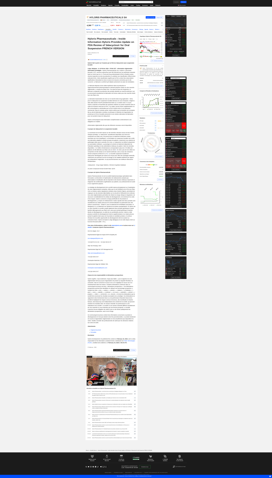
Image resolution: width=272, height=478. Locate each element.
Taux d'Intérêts (169, 257)
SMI (168, 31)
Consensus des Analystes (147, 161)
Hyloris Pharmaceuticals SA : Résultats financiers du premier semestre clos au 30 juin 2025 (109, 428)
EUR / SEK (168, 190)
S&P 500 (168, 36)
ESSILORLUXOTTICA (171, 91)
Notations (142, 118)
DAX (168, 32)
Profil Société (143, 65)
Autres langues (140, 32)
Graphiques (101, 29)
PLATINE (167, 227)
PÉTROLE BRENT (169, 224)
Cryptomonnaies (169, 234)
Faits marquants (105, 32)
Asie (184, 16)
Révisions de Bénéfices (146, 184)
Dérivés (157, 29)
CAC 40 (168, 27)
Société (115, 29)
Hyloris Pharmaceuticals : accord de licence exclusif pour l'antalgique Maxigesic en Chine (142, 22)
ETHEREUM (169, 246)
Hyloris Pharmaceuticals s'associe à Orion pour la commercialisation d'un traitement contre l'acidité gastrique (111, 401)
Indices (168, 16)
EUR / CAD (168, 195)
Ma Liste (167, 78)
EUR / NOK (168, 192)
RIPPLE (168, 251)
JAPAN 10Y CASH (170, 273)
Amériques (179, 16)
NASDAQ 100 (169, 39)
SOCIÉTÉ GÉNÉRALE (171, 116)
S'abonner (183, 2)
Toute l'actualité (89, 32)
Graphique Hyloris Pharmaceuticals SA (150, 36)
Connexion (176, 2)
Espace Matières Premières (176, 230)
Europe (173, 16)
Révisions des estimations (157, 210)
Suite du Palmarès (175, 134)
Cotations (94, 29)
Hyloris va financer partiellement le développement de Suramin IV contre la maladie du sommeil (110, 431)
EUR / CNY (168, 198)
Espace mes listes (175, 98)
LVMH (168, 89)
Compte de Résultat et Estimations (149, 91)
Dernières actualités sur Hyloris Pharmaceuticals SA (101, 388)
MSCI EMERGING (170, 44)
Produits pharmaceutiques (158, 80)
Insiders (111, 32)
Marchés (89, 5)
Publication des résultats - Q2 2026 (156, 82)
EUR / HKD (168, 200)
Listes (132, 5)
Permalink (93, 332)
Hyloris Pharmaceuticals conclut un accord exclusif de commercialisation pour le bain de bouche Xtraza (112, 437)
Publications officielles (131, 32)
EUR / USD (168, 184)
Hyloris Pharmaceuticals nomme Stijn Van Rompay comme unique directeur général (108, 422)
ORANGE (169, 114)
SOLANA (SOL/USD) (171, 247)
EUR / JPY (168, 203)
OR (166, 221)
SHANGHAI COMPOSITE (172, 40)
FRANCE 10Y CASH (171, 268)
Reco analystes (97, 32)
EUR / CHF (168, 187)
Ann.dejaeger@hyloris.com (95, 238)
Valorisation (128, 29)
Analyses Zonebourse (158, 32)
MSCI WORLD (170, 45)
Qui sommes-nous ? (138, 472)
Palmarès (157, 5)
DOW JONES (169, 37)
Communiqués (123, 32)
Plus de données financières (156, 113)
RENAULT (169, 107)
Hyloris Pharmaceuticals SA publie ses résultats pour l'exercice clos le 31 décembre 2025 (109, 397)
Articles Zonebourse (148, 32)
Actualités (96, 5)
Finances (120, 29)
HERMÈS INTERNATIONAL (172, 147)
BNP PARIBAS (170, 117)
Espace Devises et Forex (176, 206)
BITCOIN (168, 244)
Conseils (117, 5)
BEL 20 (168, 29)
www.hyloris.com (117, 225)
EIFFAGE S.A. (169, 94)
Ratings (141, 29)
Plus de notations (159, 156)
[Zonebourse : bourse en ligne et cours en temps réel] (93, 2)
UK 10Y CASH (170, 274)
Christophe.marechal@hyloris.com (97, 268)
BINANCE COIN (170, 249)
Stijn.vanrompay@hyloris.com (96, 253)
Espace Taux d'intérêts (176, 277)
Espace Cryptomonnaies (176, 253)
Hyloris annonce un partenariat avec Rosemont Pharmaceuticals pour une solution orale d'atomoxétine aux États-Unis (112, 415)
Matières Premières (170, 210)
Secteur (151, 29)
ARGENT (168, 225)
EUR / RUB (168, 189)
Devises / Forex (169, 173)
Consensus (135, 29)
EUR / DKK (168, 194)
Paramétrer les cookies (118, 472)
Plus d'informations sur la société (156, 85)
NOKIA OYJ (169, 80)
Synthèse (88, 29)
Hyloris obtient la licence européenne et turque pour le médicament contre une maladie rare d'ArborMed (112, 404)
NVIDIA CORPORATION (171, 93)
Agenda (110, 5)
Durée (141, 39)
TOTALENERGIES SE (171, 88)
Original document (96, 330)
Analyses (103, 5)
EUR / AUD (168, 197)
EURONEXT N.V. (170, 110)
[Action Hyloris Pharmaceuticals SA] (106, 59)
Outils (151, 5)
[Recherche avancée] (151, 2)
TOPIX (168, 42)
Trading (138, 5)
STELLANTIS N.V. (170, 85)
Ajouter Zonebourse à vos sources (121, 56)
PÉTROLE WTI (169, 222)
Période (150, 39)
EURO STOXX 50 (170, 34)
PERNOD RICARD (170, 96)
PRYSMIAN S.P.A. (170, 83)
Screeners (145, 5)
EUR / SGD (168, 202)
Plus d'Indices (175, 55)
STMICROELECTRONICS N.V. (173, 82)
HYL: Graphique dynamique (157, 60)
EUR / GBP (168, 185)
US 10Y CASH (170, 269)
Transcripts (116, 32)
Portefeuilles (125, 5)
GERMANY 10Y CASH (171, 271)
